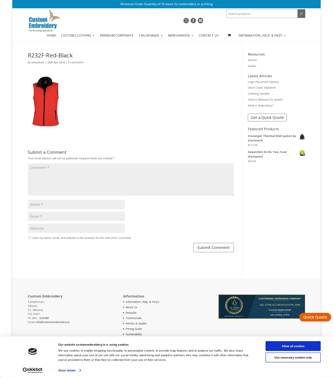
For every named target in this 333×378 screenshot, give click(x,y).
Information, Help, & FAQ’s (260, 36)
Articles (252, 60)
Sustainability (134, 334)
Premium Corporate (117, 36)
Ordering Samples (259, 93)
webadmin (37, 62)
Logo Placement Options (263, 82)
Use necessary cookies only (293, 357)
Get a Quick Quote (267, 117)
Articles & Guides (136, 323)
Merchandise (179, 36)
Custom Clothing (76, 36)
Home (51, 36)
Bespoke (131, 312)
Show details (67, 370)
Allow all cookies (293, 346)
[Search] (301, 13)
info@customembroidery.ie (53, 322)
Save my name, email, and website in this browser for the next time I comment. (82, 238)
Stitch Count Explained (262, 87)
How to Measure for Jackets (265, 99)
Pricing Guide (134, 329)
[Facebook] (193, 20)
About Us (131, 307)
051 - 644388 (40, 318)
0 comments (76, 62)
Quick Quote (315, 317)
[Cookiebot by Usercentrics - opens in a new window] (33, 370)
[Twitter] (186, 20)
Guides (252, 66)
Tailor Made (149, 36)
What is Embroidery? (260, 105)
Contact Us (209, 36)
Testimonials (134, 318)
